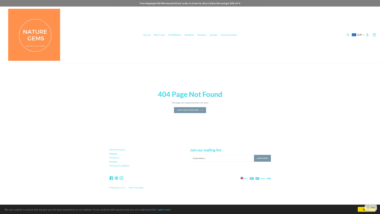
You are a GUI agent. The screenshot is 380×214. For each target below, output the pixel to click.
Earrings (213, 35)
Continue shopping (188, 110)
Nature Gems (120, 188)
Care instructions (117, 149)
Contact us (114, 157)
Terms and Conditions (119, 165)
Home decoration (229, 35)
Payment (113, 161)
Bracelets (202, 35)
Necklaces (189, 35)
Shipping (113, 153)
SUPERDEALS (174, 35)
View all (146, 35)
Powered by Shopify (136, 188)
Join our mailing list (205, 150)
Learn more (164, 209)
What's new (159, 35)
